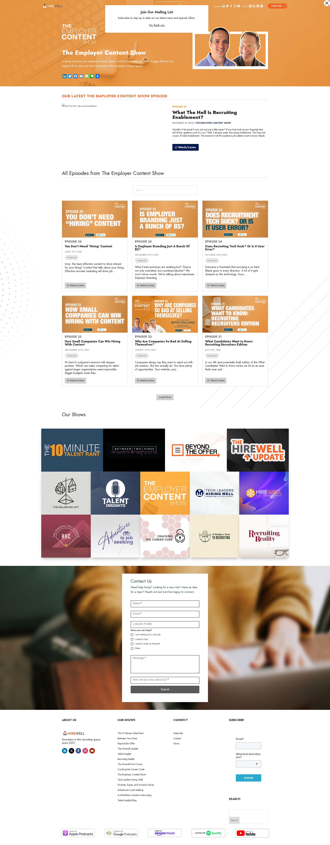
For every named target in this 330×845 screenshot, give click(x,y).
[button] (327, 3)
